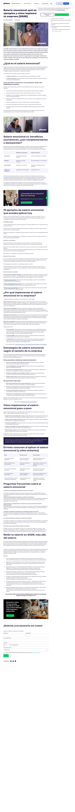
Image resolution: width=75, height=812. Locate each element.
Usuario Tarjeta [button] (27, 3)
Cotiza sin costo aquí (38, 442)
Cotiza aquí (10, 615)
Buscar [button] (71, 3)
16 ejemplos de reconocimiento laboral (29, 401)
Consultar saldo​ (45, 3)
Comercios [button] (36, 3)
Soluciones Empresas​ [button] (16, 3)
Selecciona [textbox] (6, 649)
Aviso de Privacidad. (36, 652)
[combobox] (7, 645)
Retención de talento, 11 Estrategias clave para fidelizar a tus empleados (31, 344)
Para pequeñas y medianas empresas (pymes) (61, 29)
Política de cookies (61, 10)
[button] (55, 3)
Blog (51, 3)
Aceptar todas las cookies (62, 14)
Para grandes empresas (57, 31)
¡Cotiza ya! (66, 3)
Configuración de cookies (47, 15)
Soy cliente (59, 3)
